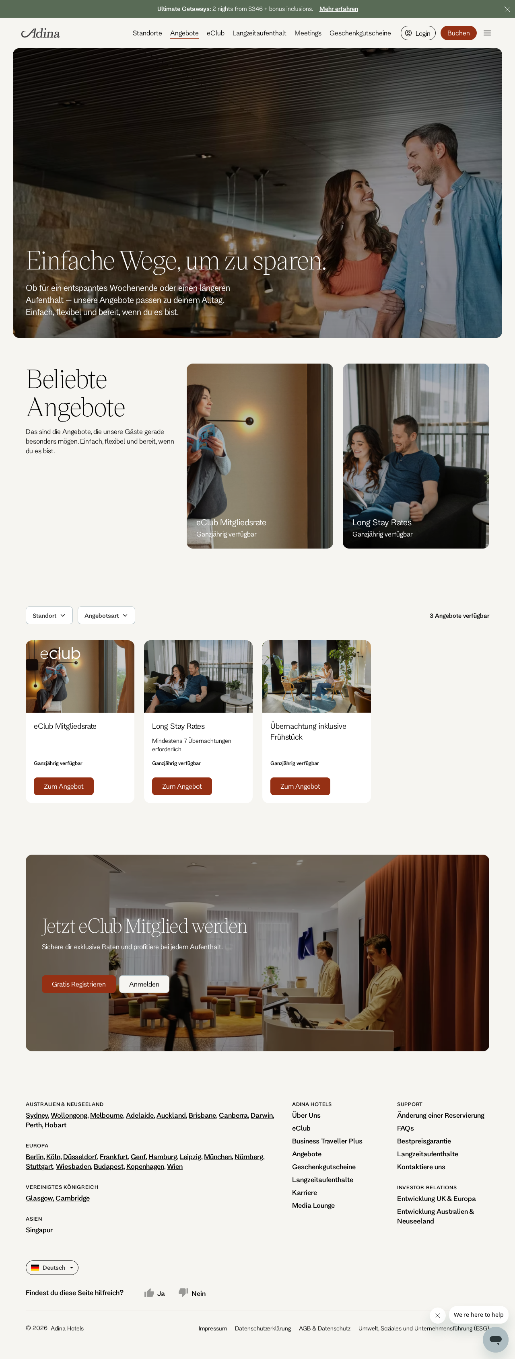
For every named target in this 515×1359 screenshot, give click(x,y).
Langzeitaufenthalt (259, 33)
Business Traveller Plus (327, 1141)
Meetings (308, 33)
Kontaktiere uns (421, 1166)
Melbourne (106, 1115)
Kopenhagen (145, 1166)
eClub (216, 33)
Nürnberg (249, 1156)
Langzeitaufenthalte (322, 1179)
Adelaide (140, 1115)
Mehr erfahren (338, 8)
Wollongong (69, 1115)
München (218, 1156)
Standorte (147, 33)
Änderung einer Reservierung (440, 1115)
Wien (175, 1166)
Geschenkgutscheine (360, 33)
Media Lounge (313, 1205)
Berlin (34, 1156)
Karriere (304, 1192)
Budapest (109, 1166)
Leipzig (190, 1156)
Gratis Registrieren (79, 984)
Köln (53, 1156)
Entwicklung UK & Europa (436, 1198)
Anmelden (144, 984)
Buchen (458, 33)
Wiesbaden (73, 1166)
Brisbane (202, 1115)
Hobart (55, 1125)
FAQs (405, 1128)
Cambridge (73, 1198)
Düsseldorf (80, 1156)
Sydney (37, 1115)
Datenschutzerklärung (263, 1328)
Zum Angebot (64, 786)
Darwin (262, 1115)
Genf (138, 1156)
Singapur (39, 1230)
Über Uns (306, 1115)
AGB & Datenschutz (324, 1328)
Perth (34, 1125)
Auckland (171, 1115)
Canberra (233, 1115)
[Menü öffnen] (487, 33)
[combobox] (33, 615)
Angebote (184, 33)
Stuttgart (39, 1166)
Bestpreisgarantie (424, 1141)
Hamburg (162, 1156)
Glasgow (39, 1198)
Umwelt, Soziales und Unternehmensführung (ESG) (423, 1328)
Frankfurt (114, 1156)
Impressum (213, 1328)
